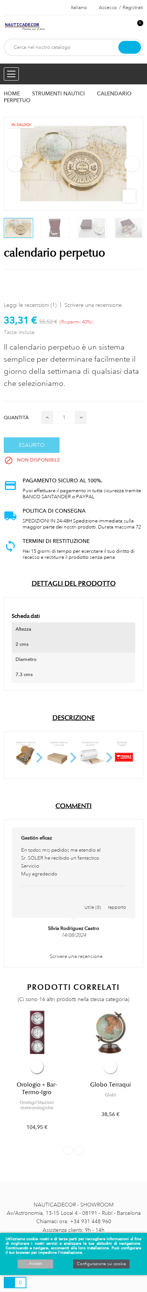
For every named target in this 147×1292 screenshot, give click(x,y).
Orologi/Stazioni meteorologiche (37, 1105)
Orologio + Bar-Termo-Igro (37, 1088)
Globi (110, 1095)
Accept (35, 1263)
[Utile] (93, 899)
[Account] (124, 27)
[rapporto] (117, 899)
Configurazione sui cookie (101, 1264)
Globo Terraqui (110, 1084)
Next (131, 163)
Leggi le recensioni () (30, 305)
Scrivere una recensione (93, 305)
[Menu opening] (11, 74)
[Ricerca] (129, 47)
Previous (15, 163)
